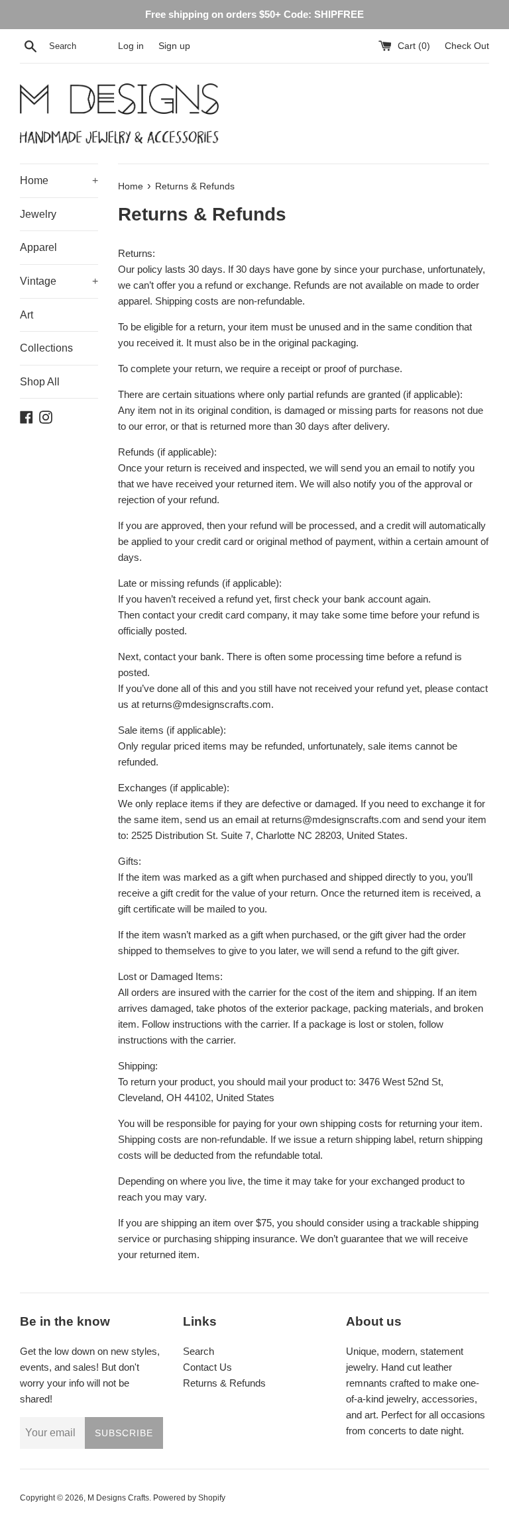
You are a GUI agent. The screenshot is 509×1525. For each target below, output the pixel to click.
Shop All (40, 381)
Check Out (467, 46)
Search (198, 1351)
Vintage (59, 281)
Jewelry (38, 214)
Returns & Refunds (224, 1383)
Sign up (174, 46)
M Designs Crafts (118, 1497)
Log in (131, 46)
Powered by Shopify (189, 1497)
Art (26, 314)
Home (59, 180)
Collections (46, 348)
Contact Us (207, 1367)
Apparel (38, 247)
